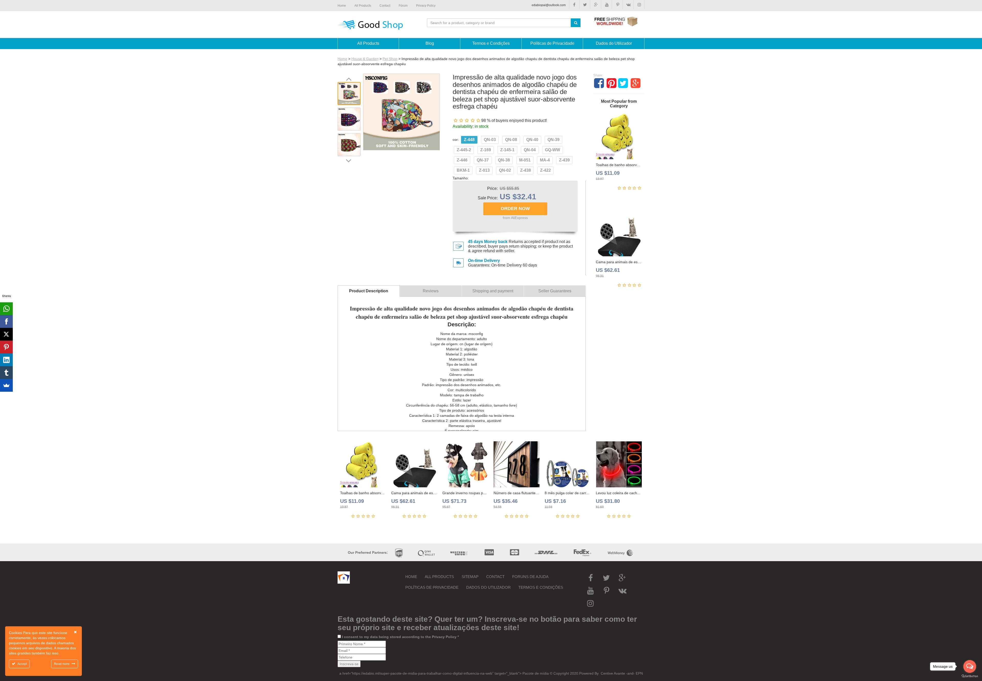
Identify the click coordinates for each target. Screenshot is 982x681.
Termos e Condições (540, 587)
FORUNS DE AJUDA (530, 576)
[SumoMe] (6, 385)
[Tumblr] (6, 372)
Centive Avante (612, 673)
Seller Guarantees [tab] (554, 291)
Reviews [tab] (431, 291)
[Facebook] (6, 321)
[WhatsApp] (6, 308)
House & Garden (364, 59)
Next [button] (348, 160)
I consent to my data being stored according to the (400, 637)
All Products (439, 576)
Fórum (403, 5)
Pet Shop (390, 59)
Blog (430, 43)
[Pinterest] (6, 347)
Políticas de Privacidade (432, 587)
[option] (349, 93)
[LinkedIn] (6, 359)
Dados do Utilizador (488, 587)
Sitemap (470, 576)
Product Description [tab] (368, 291)
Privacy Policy (444, 637)
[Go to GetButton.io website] (970, 676)
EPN (639, 673)
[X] (6, 334)
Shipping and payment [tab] (492, 291)
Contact (495, 576)
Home (342, 59)
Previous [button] (348, 79)
